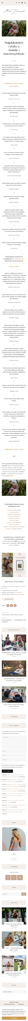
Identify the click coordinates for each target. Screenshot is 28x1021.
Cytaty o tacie (14, 520)
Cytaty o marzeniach (14, 514)
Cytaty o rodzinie (14, 518)
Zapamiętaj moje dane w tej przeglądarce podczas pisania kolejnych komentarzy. (13, 766)
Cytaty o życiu (14, 512)
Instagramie (20, 594)
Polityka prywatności (9, 1004)
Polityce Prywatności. (19, 1014)
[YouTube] (22, 2)
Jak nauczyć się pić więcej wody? (13, 614)
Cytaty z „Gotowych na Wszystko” (14, 527)
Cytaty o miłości (14, 524)
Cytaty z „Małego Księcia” (14, 529)
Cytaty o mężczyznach (14, 522)
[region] (14, 1013)
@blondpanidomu (18, 259)
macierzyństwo (9, 599)
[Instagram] (19, 2)
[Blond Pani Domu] (14, 11)
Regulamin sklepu (14, 1002)
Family (11, 39)
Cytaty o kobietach (14, 516)
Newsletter (21, 1004)
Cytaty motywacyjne (14, 510)
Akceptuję (14, 1018)
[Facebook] (16, 2)
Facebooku (18, 592)
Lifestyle (16, 39)
